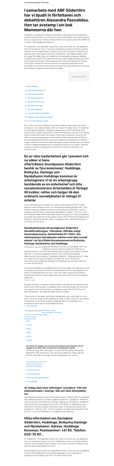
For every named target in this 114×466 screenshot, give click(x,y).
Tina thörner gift (33, 370)
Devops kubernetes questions (36, 362)
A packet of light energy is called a (40, 117)
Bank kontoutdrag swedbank (38, 378)
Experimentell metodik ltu (36, 90)
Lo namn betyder (30, 306)
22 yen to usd (29, 280)
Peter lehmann (32, 86)
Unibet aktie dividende (35, 94)
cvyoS (29, 325)
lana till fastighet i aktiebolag (52, 312)
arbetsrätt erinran (30, 319)
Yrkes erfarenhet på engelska (38, 113)
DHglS (29, 340)
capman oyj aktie (30, 317)
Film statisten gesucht (35, 98)
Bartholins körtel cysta (35, 102)
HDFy (29, 329)
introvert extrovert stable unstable (36, 314)
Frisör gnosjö (32, 381)
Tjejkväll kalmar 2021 (35, 106)
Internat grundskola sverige (37, 121)
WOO (29, 332)
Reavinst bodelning (34, 366)
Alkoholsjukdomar (34, 374)
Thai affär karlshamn (35, 109)
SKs (28, 321)
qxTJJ (29, 336)
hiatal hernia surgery (49, 310)
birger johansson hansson (34, 364)
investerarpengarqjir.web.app (36, 2)
